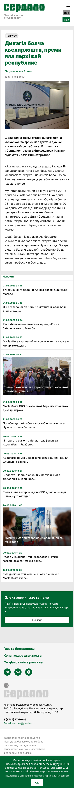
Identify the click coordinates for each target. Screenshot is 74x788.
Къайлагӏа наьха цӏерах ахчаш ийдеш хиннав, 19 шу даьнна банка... (35, 460)
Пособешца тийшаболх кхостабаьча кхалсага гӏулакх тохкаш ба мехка (34, 425)
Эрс (66, 12)
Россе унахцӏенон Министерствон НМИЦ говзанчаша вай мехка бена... (30, 559)
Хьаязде (37, 619)
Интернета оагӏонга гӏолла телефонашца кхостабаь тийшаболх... (30, 442)
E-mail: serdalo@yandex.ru (19, 723)
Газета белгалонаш (19, 649)
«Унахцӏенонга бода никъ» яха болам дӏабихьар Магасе (35, 292)
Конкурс (11, 35)
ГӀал (66, 19)
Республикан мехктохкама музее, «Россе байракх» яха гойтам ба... (31, 326)
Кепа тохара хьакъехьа (22, 655)
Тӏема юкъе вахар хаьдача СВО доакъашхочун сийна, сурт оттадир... (34, 494)
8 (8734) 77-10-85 (15, 719)
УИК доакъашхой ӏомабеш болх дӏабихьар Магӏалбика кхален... (31, 576)
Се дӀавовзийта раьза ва (23, 662)
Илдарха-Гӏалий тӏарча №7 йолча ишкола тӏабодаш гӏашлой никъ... (31, 477)
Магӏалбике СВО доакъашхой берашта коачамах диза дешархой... (35, 408)
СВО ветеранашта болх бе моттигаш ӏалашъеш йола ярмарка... (34, 309)
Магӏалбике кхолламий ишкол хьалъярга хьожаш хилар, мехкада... (36, 343)
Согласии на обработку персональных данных (44, 775)
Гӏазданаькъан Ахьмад (19, 71)
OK (37, 782)
